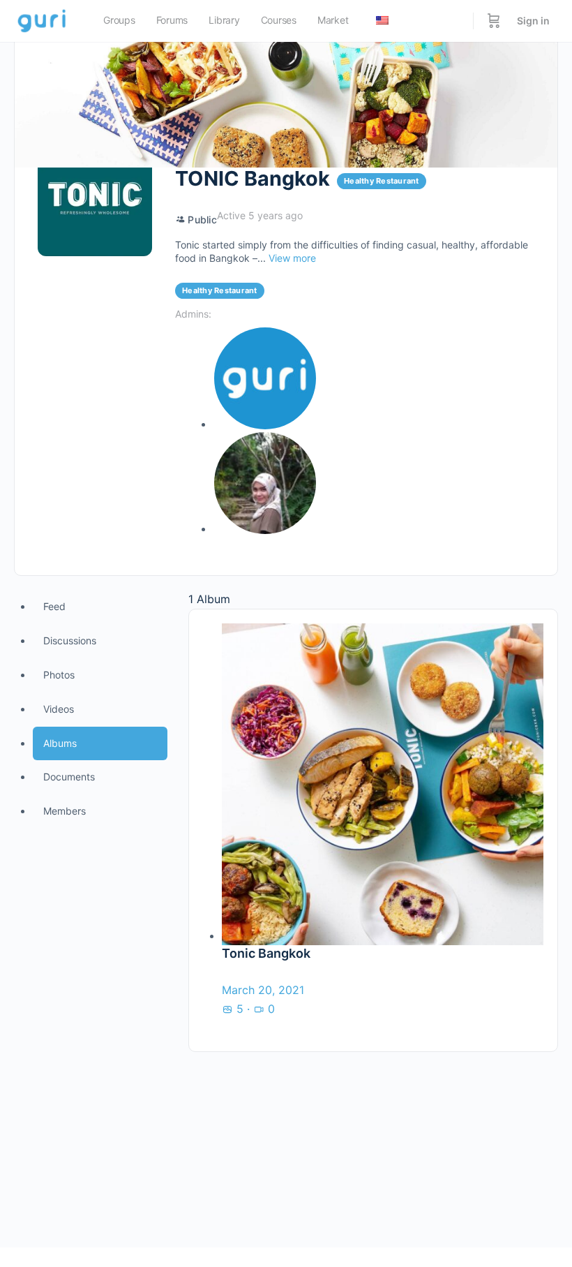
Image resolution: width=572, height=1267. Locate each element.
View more (292, 258)
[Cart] (494, 21)
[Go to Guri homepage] (43, 20)
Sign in (533, 21)
